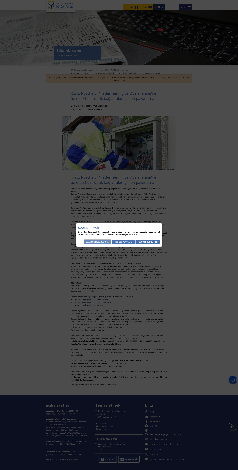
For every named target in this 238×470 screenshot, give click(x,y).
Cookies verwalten (123, 242)
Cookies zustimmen (148, 242)
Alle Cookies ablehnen (97, 242)
